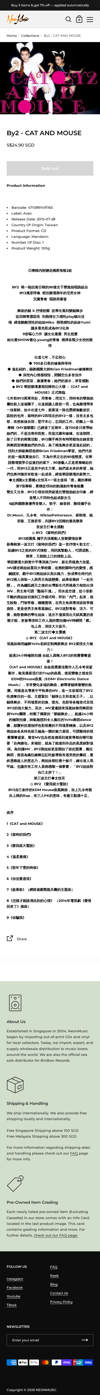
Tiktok (12, 1305)
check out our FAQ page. (56, 1235)
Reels (54, 1276)
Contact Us (59, 1293)
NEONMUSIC (46, 1390)
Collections (30, 36)
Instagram (15, 1279)
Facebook (15, 1287)
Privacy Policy (61, 1302)
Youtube (13, 1296)
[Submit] (85, 1340)
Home (12, 36)
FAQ (74, 1153)
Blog (54, 1284)
